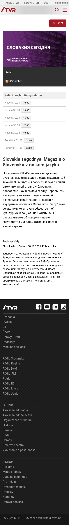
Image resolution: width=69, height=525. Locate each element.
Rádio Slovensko (13, 358)
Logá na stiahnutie (15, 476)
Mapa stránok (12, 472)
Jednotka (9, 317)
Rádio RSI (9, 383)
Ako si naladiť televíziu (17, 415)
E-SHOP (8, 462)
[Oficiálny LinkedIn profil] (55, 306)
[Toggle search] (57, 10)
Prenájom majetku (14, 487)
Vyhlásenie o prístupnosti (19, 450)
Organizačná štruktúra (17, 420)
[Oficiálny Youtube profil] (47, 306)
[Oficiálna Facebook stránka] (39, 306)
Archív (9, 72)
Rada (6, 435)
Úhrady (7, 440)
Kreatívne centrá (13, 445)
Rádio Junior (11, 393)
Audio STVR (13, 2)
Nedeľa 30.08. (17, 102)
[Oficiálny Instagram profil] (63, 306)
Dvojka (7, 322)
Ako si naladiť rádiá (15, 410)
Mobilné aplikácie (14, 347)
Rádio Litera (10, 388)
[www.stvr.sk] (10, 307)
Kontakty (8, 497)
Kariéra (7, 430)
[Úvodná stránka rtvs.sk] (8, 10)
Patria (6, 378)
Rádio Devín (10, 368)
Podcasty (9, 342)
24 (4, 327)
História (8, 425)
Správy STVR (31, 2)
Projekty (8, 492)
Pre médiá (9, 481)
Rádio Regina (11, 363)
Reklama (8, 467)
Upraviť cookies (13, 502)
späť (60, 23)
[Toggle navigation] (65, 10)
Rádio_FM (9, 373)
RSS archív (15, 81)
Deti (46, 2)
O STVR (8, 405)
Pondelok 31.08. (18, 140)
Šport (6, 332)
